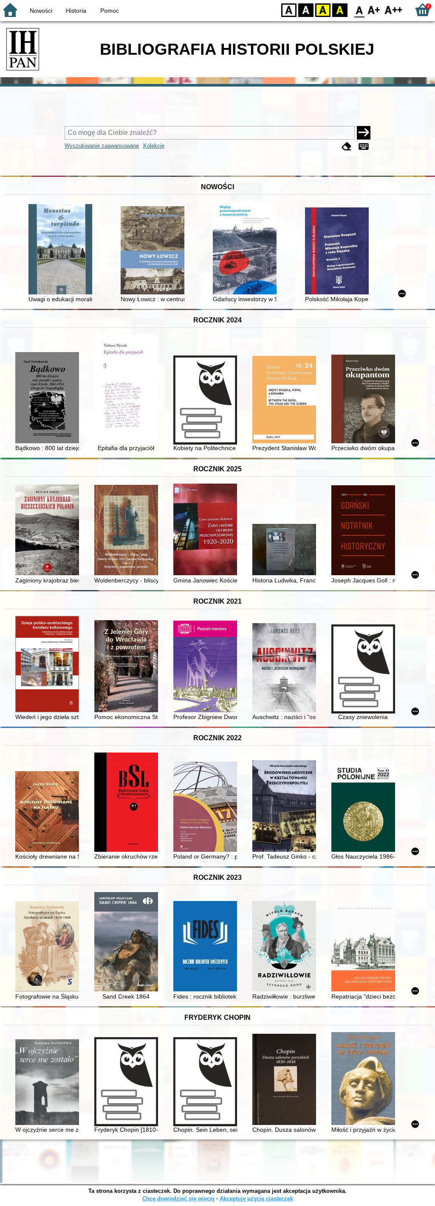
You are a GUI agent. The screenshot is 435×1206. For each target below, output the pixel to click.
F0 (360, 9)
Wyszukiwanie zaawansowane (102, 146)
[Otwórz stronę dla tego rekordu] (62, 250)
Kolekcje (153, 146)
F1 (374, 9)
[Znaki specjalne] (363, 146)
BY (340, 9)
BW (305, 9)
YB (323, 9)
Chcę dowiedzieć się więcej (178, 1198)
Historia (76, 10)
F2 (394, 9)
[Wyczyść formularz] (346, 146)
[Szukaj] (363, 133)
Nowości (41, 10)
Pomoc (109, 10)
